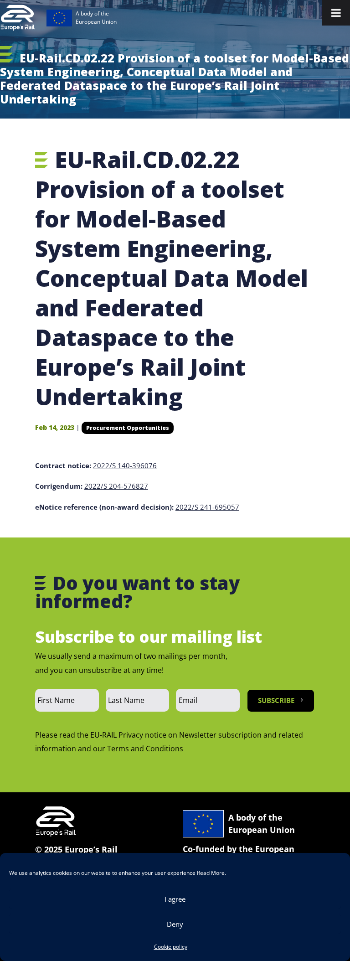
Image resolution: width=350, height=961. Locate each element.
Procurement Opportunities (127, 428)
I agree (175, 899)
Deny (175, 924)
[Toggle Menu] (336, 13)
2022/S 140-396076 (125, 465)
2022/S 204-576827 (116, 486)
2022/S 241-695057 (207, 507)
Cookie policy (170, 947)
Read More (211, 873)
